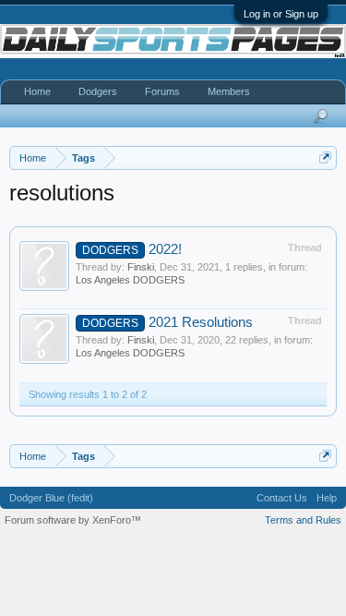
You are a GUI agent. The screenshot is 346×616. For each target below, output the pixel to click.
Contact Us (282, 497)
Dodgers (97, 91)
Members (229, 91)
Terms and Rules (303, 519)
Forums (162, 91)
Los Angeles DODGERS (130, 279)
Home (37, 91)
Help (326, 497)
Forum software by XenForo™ (73, 519)
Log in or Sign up (281, 13)
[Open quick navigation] (325, 157)
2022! (132, 249)
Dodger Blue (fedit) (51, 497)
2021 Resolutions (167, 322)
